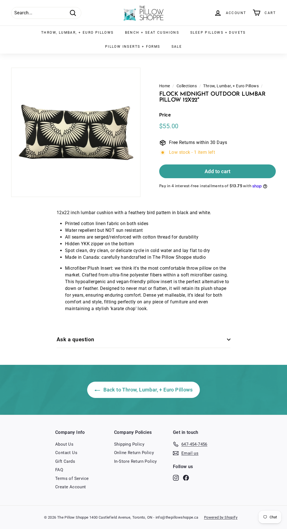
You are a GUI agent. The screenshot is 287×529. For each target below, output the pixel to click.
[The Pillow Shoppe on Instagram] (176, 477)
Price (165, 115)
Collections (187, 86)
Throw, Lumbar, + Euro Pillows (77, 33)
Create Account (70, 486)
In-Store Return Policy (135, 461)
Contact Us (66, 452)
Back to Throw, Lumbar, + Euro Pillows (147, 390)
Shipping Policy (129, 444)
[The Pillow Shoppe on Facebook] (186, 477)
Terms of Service (72, 478)
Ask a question (75, 339)
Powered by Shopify (220, 517)
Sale (177, 47)
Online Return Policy (134, 452)
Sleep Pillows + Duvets (218, 33)
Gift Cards (65, 461)
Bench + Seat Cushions (152, 33)
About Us (64, 444)
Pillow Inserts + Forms (132, 47)
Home (164, 86)
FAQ (59, 469)
